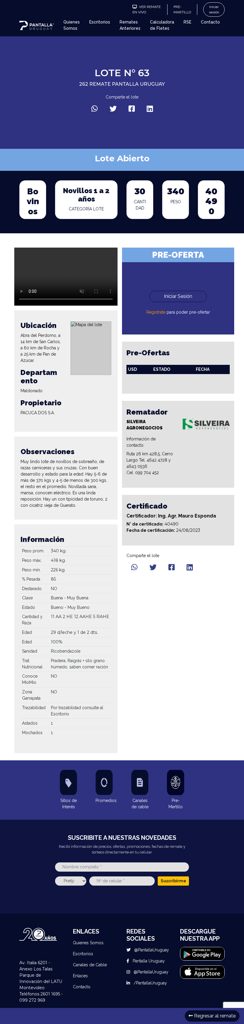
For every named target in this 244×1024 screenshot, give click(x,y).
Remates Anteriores (130, 25)
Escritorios (99, 22)
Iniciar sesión (214, 9)
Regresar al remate (214, 1016)
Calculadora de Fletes (162, 25)
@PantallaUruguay (151, 950)
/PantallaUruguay (149, 983)
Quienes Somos (71, 25)
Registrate (155, 312)
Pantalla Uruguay (148, 961)
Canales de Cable (90, 964)
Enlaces (80, 975)
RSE (187, 22)
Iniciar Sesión (178, 296)
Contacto (210, 22)
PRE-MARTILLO (182, 9)
